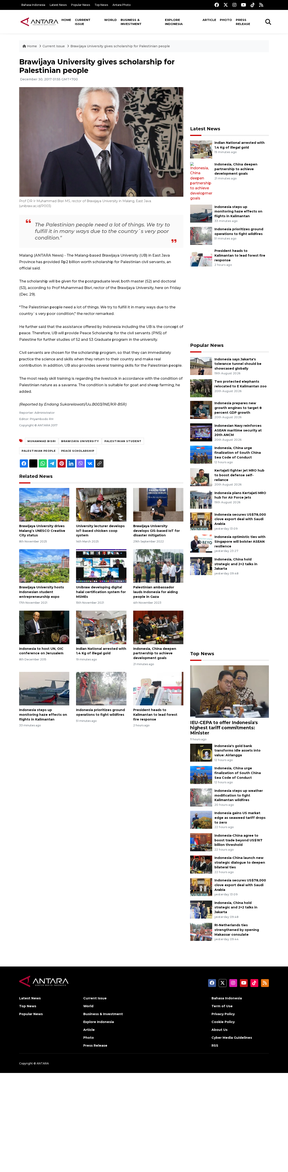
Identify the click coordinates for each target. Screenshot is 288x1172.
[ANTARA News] (39, 21)
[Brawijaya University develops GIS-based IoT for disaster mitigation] (158, 504)
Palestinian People (39, 450)
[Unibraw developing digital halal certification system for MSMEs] (101, 566)
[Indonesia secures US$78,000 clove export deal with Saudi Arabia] (201, 521)
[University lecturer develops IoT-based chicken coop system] (101, 504)
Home (66, 20)
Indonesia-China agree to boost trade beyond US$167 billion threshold (238, 840)
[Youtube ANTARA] (243, 5)
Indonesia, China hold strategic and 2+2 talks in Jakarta (235, 564)
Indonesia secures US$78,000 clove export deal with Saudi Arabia (240, 519)
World (110, 20)
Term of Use (222, 1006)
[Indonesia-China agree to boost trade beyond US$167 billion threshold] (201, 842)
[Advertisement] (229, 89)
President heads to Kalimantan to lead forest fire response (155, 714)
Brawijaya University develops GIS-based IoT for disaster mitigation (156, 530)
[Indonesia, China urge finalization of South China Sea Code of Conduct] (201, 454)
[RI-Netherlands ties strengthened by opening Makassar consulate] (201, 931)
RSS (215, 1045)
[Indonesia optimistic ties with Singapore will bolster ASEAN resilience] (201, 543)
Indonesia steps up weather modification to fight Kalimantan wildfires (238, 795)
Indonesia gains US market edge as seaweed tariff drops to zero (240, 817)
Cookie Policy (223, 1022)
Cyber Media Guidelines (232, 1038)
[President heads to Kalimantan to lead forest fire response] (158, 688)
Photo (226, 20)
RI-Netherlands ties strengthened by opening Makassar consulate (236, 930)
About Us (219, 1030)
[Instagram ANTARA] (234, 5)
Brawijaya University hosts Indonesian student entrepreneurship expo (41, 592)
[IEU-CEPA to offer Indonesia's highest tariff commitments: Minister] (229, 691)
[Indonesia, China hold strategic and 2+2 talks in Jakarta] (201, 566)
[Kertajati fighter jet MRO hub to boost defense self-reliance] (201, 477)
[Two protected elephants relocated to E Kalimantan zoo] (201, 388)
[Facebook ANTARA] (216, 5)
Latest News (58, 5)
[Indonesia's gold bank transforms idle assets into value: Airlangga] (201, 752)
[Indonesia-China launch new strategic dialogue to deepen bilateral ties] (201, 864)
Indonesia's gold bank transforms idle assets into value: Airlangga (237, 750)
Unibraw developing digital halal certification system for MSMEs (101, 592)
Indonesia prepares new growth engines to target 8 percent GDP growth (238, 408)
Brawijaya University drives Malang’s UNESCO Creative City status (42, 530)
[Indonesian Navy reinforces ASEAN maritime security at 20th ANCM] (201, 432)
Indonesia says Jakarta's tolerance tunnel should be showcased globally (237, 364)
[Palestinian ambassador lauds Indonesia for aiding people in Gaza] (158, 566)
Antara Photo (121, 5)
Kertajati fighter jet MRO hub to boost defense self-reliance (239, 475)
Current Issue (82, 22)
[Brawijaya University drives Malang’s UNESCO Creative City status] (44, 504)
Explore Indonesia (174, 22)
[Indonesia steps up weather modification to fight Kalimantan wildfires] (201, 797)
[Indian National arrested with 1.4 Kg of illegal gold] (101, 627)
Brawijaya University (80, 441)
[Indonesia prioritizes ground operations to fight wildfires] (101, 688)
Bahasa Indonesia (33, 5)
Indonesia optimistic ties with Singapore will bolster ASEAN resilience (240, 541)
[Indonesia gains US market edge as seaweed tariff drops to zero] (201, 819)
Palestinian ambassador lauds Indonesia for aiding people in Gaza (155, 592)
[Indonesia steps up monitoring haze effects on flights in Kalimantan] (44, 688)
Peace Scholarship (77, 450)
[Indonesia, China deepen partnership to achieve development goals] (158, 627)
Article (209, 20)
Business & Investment (131, 22)
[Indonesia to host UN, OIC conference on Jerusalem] (44, 627)
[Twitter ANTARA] (225, 5)
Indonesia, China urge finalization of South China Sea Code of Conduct (237, 452)
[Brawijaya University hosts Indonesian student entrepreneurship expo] (44, 566)
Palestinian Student (123, 441)
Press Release (243, 22)
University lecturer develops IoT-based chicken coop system (100, 530)
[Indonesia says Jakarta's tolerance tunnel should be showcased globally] (201, 366)
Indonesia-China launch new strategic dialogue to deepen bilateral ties (239, 862)
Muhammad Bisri (41, 441)
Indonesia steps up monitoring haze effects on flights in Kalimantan (43, 714)
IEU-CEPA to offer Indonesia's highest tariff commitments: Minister (224, 728)
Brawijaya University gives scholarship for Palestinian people (120, 46)
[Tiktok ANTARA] (253, 5)
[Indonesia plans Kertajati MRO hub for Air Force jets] (201, 499)
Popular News (80, 5)
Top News (101, 5)
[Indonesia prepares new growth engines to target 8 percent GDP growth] (201, 409)
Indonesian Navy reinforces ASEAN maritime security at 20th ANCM (238, 430)
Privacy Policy (223, 1014)
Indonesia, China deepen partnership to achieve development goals (154, 653)
